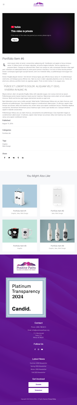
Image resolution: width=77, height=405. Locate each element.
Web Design (6, 146)
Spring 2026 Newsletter (38, 366)
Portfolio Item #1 (19, 211)
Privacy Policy (52, 399)
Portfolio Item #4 (57, 246)
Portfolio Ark (6, 133)
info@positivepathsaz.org (40, 330)
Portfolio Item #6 (13, 58)
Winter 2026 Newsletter (38, 369)
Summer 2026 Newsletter (38, 363)
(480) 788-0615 (41, 327)
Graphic (5, 144)
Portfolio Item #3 (19, 246)
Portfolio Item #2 (57, 211)
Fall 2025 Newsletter (38, 372)
